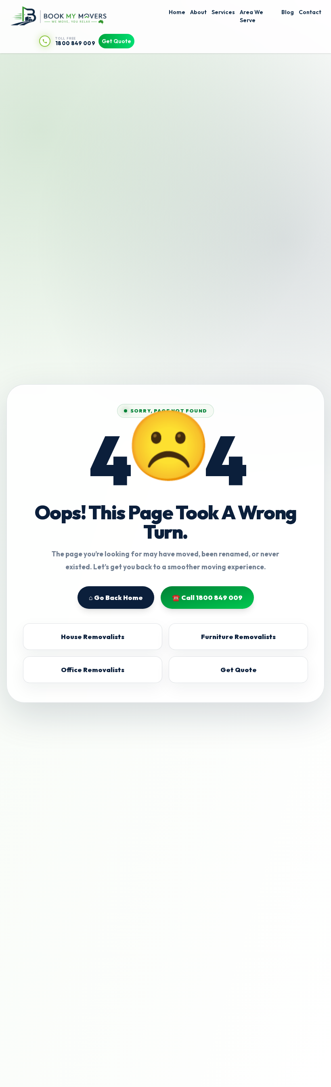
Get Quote (116, 41)
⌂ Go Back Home (116, 597)
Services (223, 12)
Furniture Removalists (238, 637)
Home (177, 12)
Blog (287, 12)
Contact (310, 12)
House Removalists (92, 637)
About (198, 12)
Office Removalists (92, 670)
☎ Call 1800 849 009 (207, 597)
